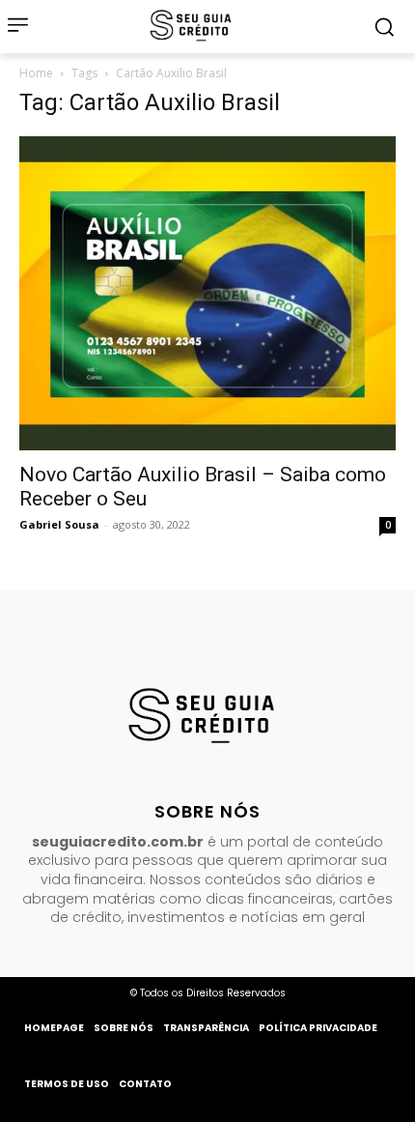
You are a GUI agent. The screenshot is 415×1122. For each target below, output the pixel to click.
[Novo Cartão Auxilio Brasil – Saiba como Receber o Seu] (207, 293)
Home (36, 73)
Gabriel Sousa (59, 524)
